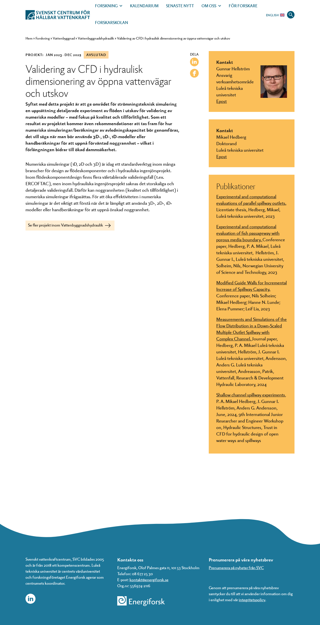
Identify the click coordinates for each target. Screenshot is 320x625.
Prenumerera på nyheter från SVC (236, 567)
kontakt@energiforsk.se (149, 579)
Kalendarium (144, 5)
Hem (29, 38)
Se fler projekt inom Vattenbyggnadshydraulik (66, 225)
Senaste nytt (180, 5)
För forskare (243, 5)
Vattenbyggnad (64, 38)
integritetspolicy (252, 599)
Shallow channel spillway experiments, (251, 394)
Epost (221, 101)
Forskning (106, 5)
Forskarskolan (111, 22)
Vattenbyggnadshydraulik (96, 38)
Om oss (209, 5)
